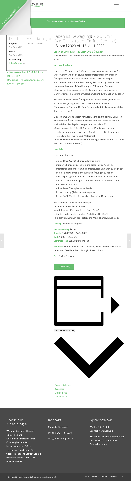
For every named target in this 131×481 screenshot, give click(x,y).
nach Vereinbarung (103, 431)
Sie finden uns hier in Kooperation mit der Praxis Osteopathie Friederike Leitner (107, 440)
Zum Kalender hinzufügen (64, 330)
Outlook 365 (61, 393)
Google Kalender (63, 385)
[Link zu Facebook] (123, 476)
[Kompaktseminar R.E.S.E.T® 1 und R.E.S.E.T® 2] (2, 241)
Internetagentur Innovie (49, 477)
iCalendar (59, 389)
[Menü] (116, 6)
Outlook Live (61, 397)
